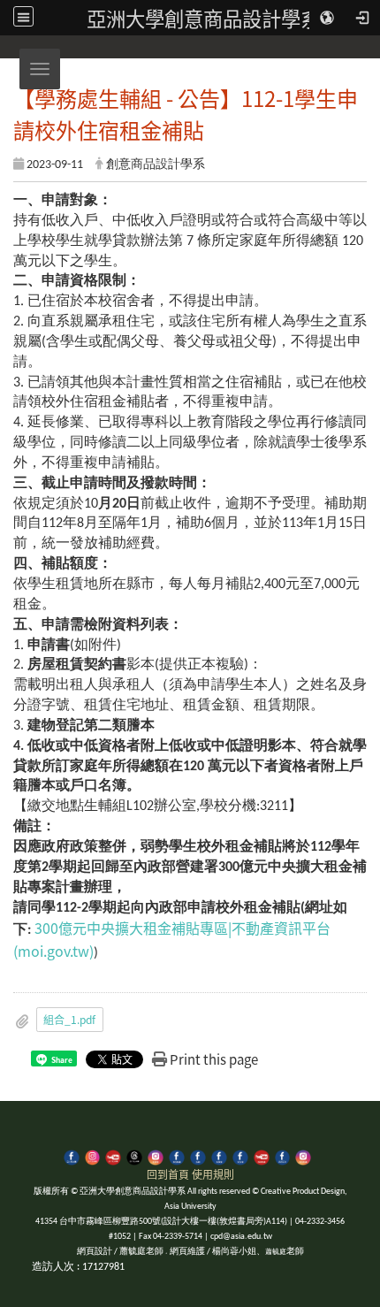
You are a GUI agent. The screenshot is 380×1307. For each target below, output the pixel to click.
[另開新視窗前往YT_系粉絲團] (262, 1156)
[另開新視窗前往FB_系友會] (240, 1156)
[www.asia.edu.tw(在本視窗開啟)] (198, 1156)
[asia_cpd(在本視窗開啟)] (72, 1156)
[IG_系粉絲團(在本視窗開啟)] (303, 1156)
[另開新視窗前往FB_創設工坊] (283, 1156)
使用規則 (213, 1173)
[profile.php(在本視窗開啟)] (177, 1156)
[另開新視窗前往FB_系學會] (219, 1156)
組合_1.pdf (69, 1019)
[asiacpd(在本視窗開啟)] (93, 1156)
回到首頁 (168, 1173)
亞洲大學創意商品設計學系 (203, 18)
